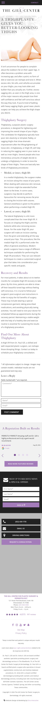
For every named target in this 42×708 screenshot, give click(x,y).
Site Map (21, 630)
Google (7, 448)
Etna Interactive (33, 700)
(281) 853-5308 (24, 605)
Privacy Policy (21, 633)
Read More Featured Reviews (20, 464)
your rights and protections (22, 648)
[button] (3, 2)
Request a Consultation (21, 542)
